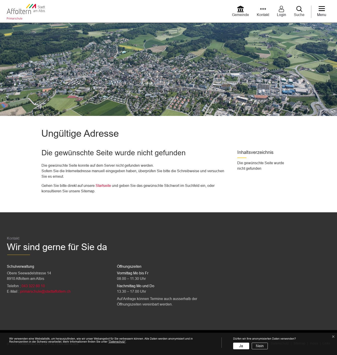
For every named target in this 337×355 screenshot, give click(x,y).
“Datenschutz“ (117, 341)
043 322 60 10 (33, 286)
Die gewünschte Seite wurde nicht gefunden (260, 165)
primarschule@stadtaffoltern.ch (45, 291)
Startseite (103, 186)
